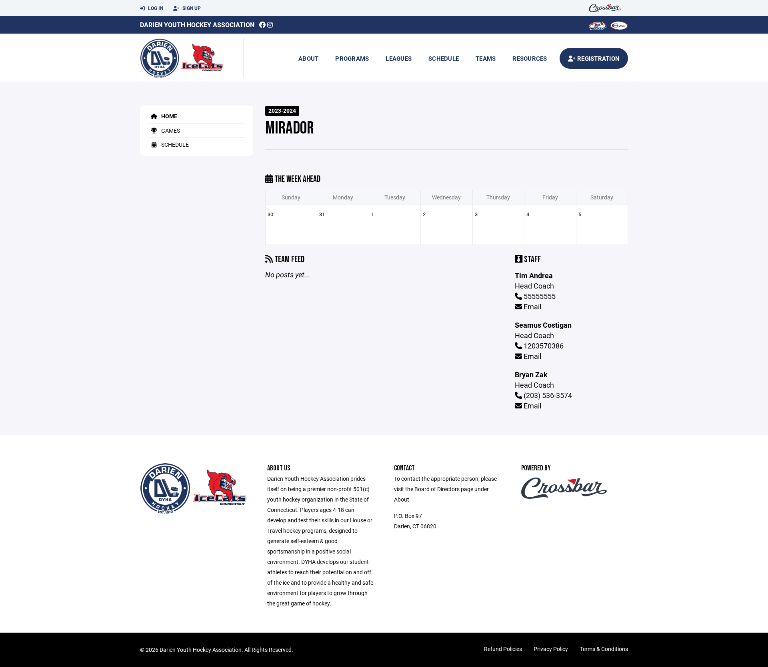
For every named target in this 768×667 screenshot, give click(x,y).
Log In (155, 8)
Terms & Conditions (604, 649)
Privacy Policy (551, 649)
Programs (352, 58)
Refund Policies (503, 649)
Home (168, 116)
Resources (529, 58)
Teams (486, 58)
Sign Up (191, 8)
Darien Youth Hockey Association (197, 24)
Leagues (399, 58)
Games (170, 130)
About (308, 58)
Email (531, 306)
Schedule (443, 58)
